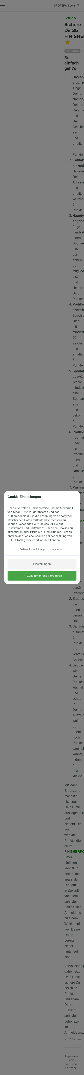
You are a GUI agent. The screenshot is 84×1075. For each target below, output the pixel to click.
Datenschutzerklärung (32, 549)
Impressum (58, 549)
